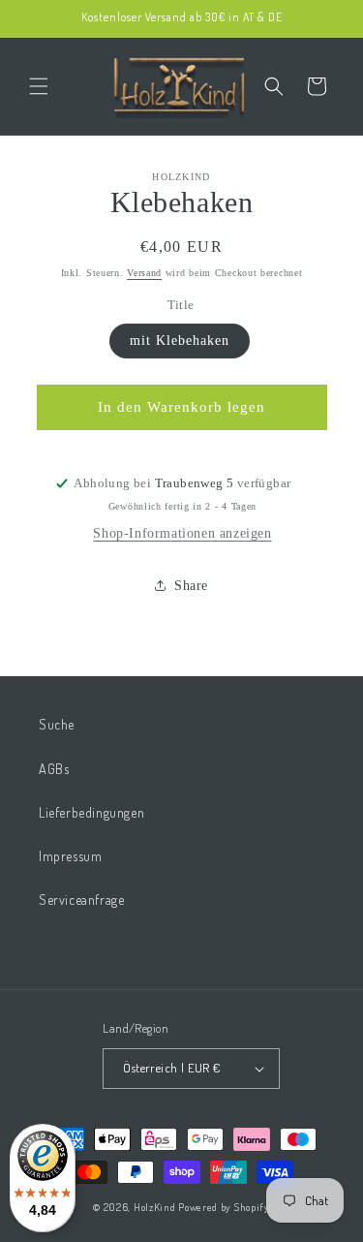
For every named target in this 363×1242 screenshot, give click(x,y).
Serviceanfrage (81, 899)
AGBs (54, 769)
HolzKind (155, 1207)
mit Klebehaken (179, 340)
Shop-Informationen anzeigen (182, 533)
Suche (57, 724)
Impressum (70, 856)
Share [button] (191, 585)
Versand (144, 272)
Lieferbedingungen (91, 812)
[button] (38, 86)
